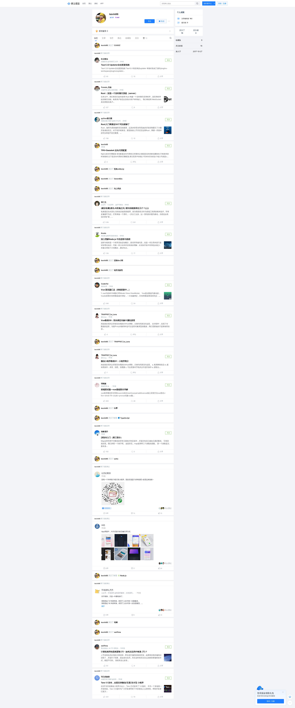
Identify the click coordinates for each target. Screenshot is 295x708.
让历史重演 (106, 473)
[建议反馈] (290, 697)
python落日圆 (106, 118)
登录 (222, 3)
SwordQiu (118, 179)
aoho (116, 459)
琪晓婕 (103, 383)
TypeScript (125, 418)
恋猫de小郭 (118, 260)
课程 (96, 3)
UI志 (103, 525)
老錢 (116, 622)
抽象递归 (104, 431)
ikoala (103, 233)
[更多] (290, 703)
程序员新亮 (118, 270)
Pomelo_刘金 (106, 87)
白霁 (116, 408)
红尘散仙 (104, 59)
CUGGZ (117, 45)
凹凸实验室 (105, 677)
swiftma (117, 632)
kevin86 (104, 45)
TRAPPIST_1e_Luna (109, 314)
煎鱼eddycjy (119, 169)
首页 (84, 3)
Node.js (123, 575)
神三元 (103, 202)
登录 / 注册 (271, 701)
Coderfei (104, 284)
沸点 (90, 3)
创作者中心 (208, 3)
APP (101, 3)
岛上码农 (117, 188)
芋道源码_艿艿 (107, 590)
